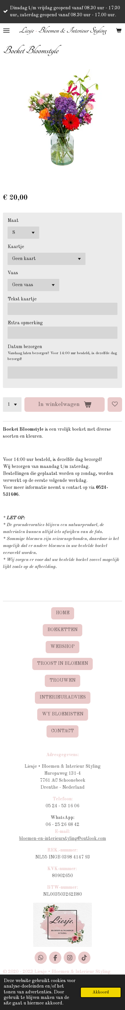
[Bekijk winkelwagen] (118, 30)
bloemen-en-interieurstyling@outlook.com (62, 838)
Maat (13, 220)
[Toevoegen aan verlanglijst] (115, 404)
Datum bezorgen (25, 347)
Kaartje (16, 247)
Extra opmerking (25, 323)
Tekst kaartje (22, 299)
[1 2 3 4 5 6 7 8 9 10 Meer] (12, 404)
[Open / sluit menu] (6, 30)
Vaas (13, 273)
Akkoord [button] (100, 992)
